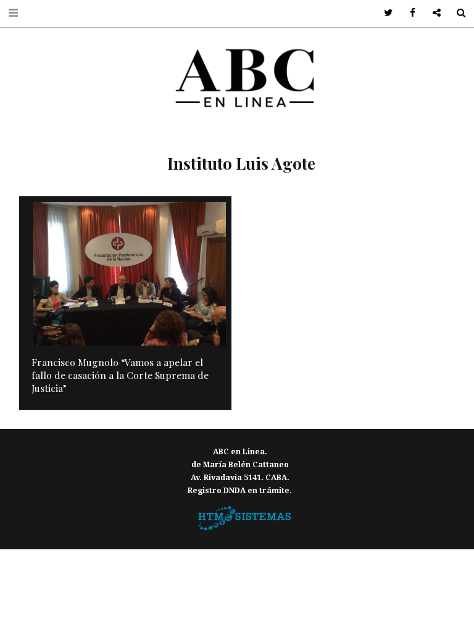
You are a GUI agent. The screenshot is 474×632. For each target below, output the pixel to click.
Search (456, 13)
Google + (432, 13)
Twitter (384, 13)
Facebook (408, 13)
